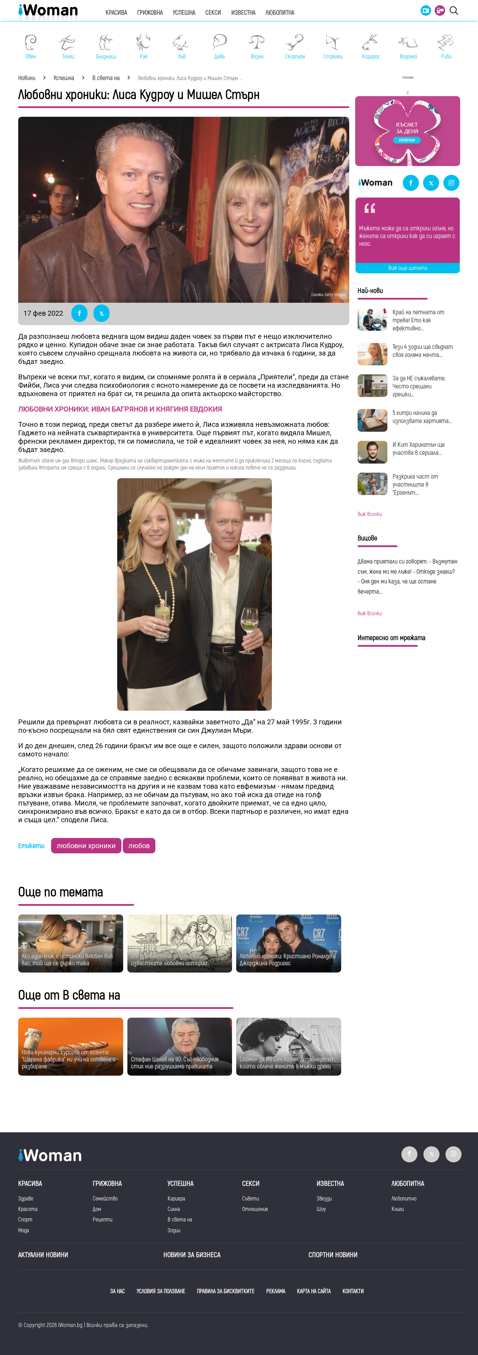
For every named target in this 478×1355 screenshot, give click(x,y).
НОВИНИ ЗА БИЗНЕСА (191, 1254)
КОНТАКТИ (353, 1291)
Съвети (250, 1198)
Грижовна (150, 13)
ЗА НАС (117, 1291)
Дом (97, 1209)
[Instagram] (451, 183)
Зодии (174, 1230)
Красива (116, 13)
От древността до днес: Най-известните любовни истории (169, 959)
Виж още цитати (407, 268)
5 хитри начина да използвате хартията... (422, 417)
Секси (213, 13)
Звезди (324, 1198)
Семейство (105, 1198)
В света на (180, 1219)
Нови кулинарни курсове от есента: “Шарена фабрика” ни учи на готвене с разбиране (68, 1059)
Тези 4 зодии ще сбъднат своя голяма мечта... (423, 351)
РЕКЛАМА (275, 1291)
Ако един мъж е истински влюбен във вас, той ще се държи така (67, 959)
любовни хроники (86, 845)
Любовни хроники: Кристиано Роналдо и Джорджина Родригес (288, 959)
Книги (398, 1209)
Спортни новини (333, 1254)
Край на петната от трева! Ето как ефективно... (418, 320)
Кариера (176, 1198)
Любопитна (280, 13)
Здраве (25, 1198)
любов (139, 845)
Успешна (184, 13)
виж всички (370, 514)
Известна (243, 13)
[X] (431, 183)
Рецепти (102, 1219)
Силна (174, 1209)
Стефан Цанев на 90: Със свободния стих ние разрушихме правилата (174, 1062)
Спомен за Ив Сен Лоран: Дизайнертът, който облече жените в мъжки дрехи (288, 1062)
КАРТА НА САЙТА (314, 1291)
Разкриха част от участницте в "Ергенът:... (415, 485)
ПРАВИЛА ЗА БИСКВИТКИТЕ (225, 1291)
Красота (27, 1209)
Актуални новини (43, 1254)
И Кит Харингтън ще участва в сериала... (419, 449)
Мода (23, 1230)
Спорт (25, 1219)
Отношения (255, 1209)
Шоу (321, 1209)
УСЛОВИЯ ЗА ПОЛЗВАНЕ (161, 1291)
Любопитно (404, 1198)
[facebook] (411, 183)
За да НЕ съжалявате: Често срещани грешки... (419, 386)
